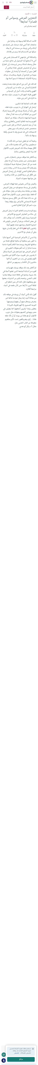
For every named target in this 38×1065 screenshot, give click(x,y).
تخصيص (16, 1053)
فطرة (24, 228)
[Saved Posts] (3, 2)
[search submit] (6, 7)
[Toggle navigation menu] (35, 2)
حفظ (34, 35)
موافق (21, 1059)
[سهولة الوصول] (6, 2)
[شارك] (4, 1054)
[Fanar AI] (3, 1060)
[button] (17, 35)
